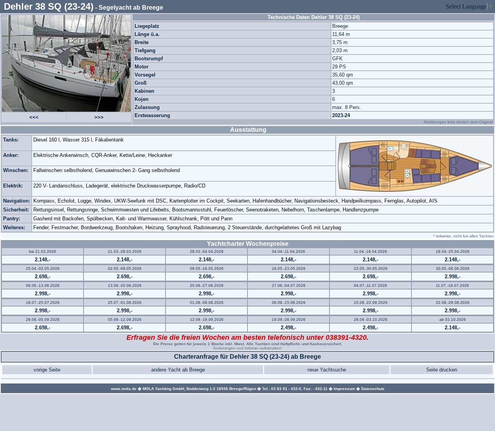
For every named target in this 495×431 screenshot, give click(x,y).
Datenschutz (372, 389)
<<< (34, 117)
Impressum (344, 389)
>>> (99, 117)
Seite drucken (441, 370)
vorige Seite (47, 370)
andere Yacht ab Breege (178, 370)
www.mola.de (124, 389)
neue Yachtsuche (326, 370)
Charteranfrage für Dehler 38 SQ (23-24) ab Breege (247, 356)
